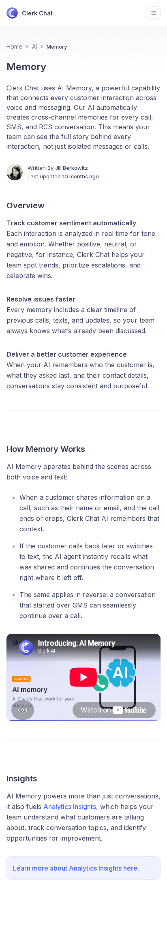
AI (34, 46)
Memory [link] (57, 46)
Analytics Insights (69, 806)
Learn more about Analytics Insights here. (76, 868)
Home (14, 46)
